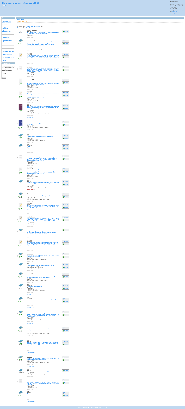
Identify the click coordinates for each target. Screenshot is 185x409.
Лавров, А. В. (29, 67)
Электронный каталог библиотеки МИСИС (21, 3)
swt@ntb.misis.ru (176, 13)
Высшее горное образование (35, 109)
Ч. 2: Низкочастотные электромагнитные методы (39, 146)
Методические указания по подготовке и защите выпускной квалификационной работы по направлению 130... (43, 394)
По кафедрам (6, 41)
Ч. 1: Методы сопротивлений (34, 286)
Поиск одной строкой (6, 22)
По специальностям (7, 38)
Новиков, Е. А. (29, 327)
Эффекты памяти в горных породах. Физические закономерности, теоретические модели (43, 195)
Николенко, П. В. (30, 379)
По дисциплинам (6, 37)
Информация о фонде (7, 46)
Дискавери (4, 24)
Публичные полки (6, 32)
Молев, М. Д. (29, 54)
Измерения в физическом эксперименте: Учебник (39, 371)
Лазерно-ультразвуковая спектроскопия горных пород (41, 265)
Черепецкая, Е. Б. (30, 155)
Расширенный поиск (6, 21)
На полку (66, 31)
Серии (3, 30)
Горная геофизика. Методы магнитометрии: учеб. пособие (42, 299)
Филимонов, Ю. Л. (30, 79)
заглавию (26, 23)
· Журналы (4, 50)
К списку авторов (20, 19)
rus (5, 5)
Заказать (66, 40)
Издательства (5, 28)
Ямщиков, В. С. (30, 273)
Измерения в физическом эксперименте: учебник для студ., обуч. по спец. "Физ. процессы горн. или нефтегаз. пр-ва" (43, 183)
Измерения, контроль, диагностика (37, 45)
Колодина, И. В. (30, 168)
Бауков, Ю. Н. (29, 145)
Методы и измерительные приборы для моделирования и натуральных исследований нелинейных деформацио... (43, 231)
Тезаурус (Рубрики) (6, 31)
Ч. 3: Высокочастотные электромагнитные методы (40, 136)
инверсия (33, 26)
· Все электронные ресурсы (8, 57)
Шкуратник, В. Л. (30, 31)
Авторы (4, 27)
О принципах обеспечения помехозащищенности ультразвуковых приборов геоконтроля (43, 33)
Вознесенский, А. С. (31, 40)
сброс (36, 26)
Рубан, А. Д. (29, 135)
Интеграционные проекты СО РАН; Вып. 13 (38, 233)
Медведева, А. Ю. (30, 92)
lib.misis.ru (174, 11)
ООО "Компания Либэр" (93, 407)
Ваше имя (4, 73)
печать (39, 26)
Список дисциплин (7, 43)
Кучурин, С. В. (29, 204)
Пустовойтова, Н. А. (31, 217)
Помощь (4, 60)
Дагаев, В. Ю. (29, 241)
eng (3, 5)
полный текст (30, 117)
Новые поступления (6, 19)
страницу (28, 26)
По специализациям (7, 40)
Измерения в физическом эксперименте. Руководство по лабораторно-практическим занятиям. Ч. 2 (43, 359)
